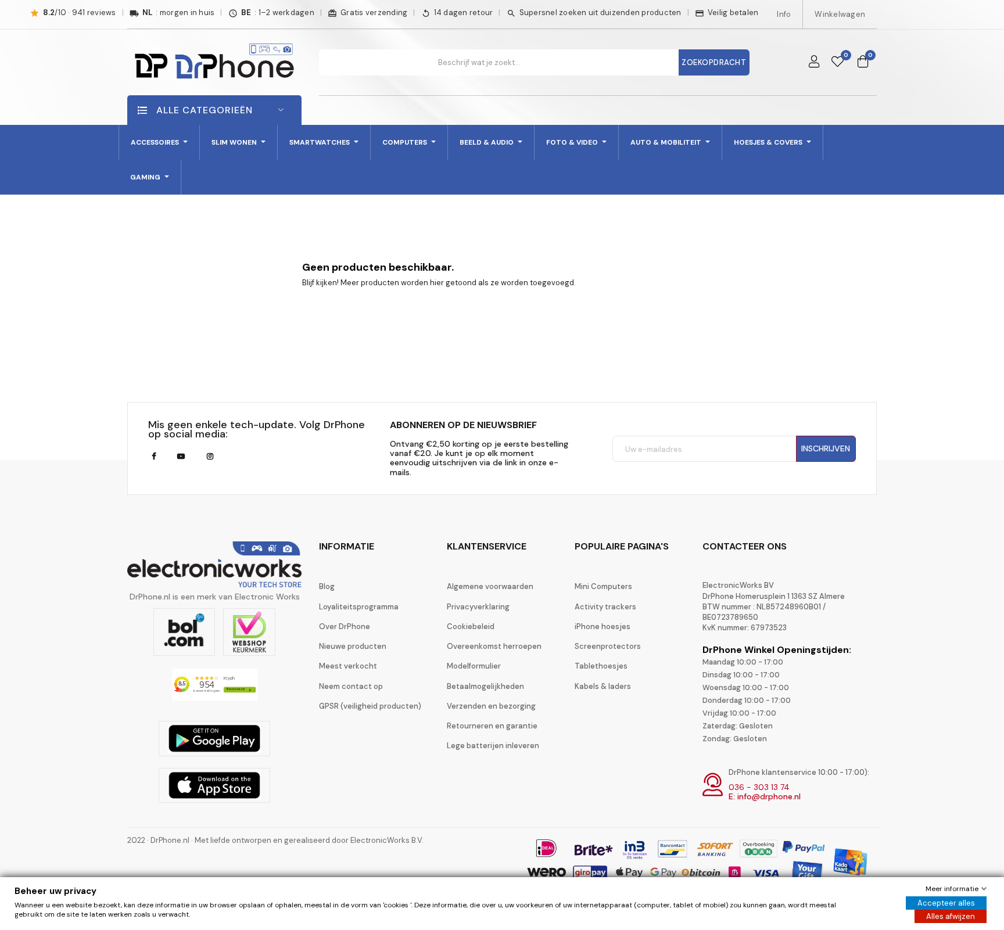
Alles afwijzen (950, 916)
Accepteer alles (946, 903)
